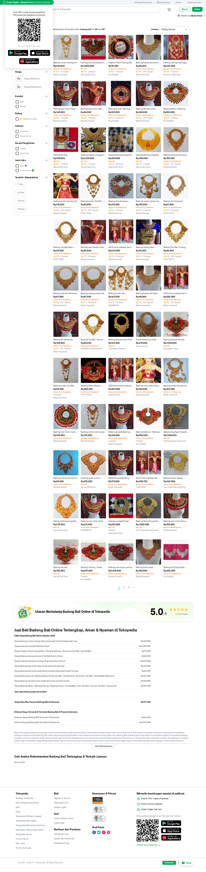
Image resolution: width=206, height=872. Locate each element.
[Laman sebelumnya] (114, 587)
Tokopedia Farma (24, 834)
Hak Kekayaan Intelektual (27, 803)
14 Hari (20, 192)
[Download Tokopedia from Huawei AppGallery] (171, 838)
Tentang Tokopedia (143, 2)
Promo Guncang (23, 848)
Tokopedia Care (194, 2)
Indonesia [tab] (169, 862)
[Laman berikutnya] (133, 587)
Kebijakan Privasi (61, 843)
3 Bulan (21, 209)
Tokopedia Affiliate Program (29, 816)
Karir (18, 807)
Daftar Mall (59, 823)
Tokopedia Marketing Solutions (30, 825)
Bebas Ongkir (60, 807)
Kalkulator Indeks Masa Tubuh (30, 830)
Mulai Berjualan (163, 2)
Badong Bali (19, 762)
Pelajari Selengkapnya (147, 845)
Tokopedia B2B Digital (26, 821)
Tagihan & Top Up (62, 798)
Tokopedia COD (61, 803)
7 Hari (20, 184)
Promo (179, 2)
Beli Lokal (20, 843)
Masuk (185, 9)
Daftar (197, 9)
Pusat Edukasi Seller (63, 818)
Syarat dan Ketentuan (64, 838)
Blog (18, 812)
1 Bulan (21, 200)
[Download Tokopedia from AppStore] (171, 830)
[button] (191, 15)
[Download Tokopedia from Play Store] (171, 823)
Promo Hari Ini (22, 839)
